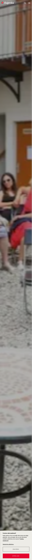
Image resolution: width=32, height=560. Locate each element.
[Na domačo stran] (7, 3)
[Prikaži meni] (29, 3)
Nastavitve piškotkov (8, 544)
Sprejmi (16, 556)
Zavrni (16, 549)
